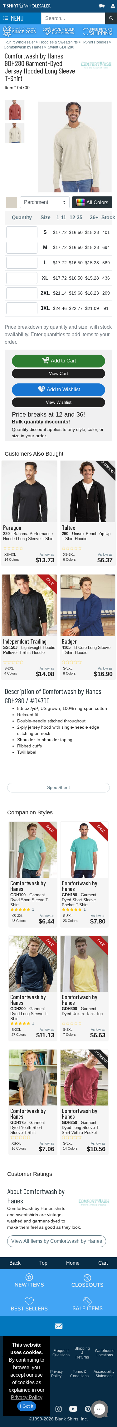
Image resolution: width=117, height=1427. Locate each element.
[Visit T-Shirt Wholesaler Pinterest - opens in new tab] (88, 1408)
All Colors (96, 202)
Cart (103, 1263)
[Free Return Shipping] (97, 30)
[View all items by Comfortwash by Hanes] (96, 64)
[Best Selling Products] (29, 1303)
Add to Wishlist (63, 389)
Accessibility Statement (104, 1373)
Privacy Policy (26, 1397)
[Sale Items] (87, 1303)
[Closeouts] (87, 1280)
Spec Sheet (58, 787)
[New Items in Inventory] (29, 1280)
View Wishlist (58, 402)
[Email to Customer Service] (58, 1325)
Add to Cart (63, 360)
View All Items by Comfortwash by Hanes (56, 1241)
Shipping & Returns (82, 1352)
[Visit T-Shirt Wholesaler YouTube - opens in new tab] (73, 1408)
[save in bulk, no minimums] (58, 30)
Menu (16, 18)
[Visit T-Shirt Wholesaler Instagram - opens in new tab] (59, 1408)
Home (73, 1263)
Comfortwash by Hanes (34, 55)
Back (15, 1263)
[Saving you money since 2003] (19, 30)
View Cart (58, 373)
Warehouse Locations (105, 1353)
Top (43, 1263)
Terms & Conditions (79, 1373)
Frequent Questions (61, 1353)
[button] (83, 4)
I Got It (26, 1406)
